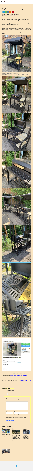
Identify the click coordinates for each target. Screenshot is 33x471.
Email (14, 411)
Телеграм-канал (12, 15)
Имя (6, 411)
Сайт (22, 411)
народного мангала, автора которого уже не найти (18, 375)
